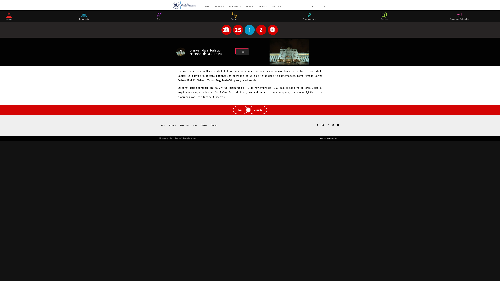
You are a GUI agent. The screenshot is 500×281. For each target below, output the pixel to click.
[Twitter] (324, 6)
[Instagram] (318, 6)
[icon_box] (84, 17)
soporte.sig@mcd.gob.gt (328, 138)
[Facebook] (312, 6)
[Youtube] (338, 125)
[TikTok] (327, 125)
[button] (242, 51)
